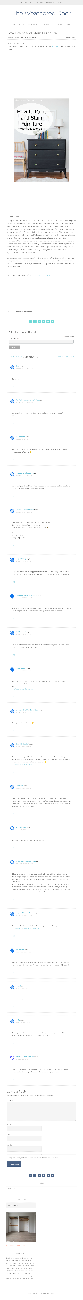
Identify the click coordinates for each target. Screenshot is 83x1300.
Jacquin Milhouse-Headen (25, 913)
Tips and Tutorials (26, 312)
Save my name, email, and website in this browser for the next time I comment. (32, 1158)
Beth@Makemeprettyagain (26, 861)
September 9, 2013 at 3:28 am (24, 512)
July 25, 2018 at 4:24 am (22, 1059)
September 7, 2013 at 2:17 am (24, 475)
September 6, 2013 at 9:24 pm (24, 369)
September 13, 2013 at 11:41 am (25, 598)
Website (9, 1145)
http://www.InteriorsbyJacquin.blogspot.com (26, 928)
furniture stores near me (25, 1056)
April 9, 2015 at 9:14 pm (22, 988)
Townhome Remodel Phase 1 (16, 1245)
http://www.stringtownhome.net (22, 764)
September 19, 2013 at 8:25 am (24, 712)
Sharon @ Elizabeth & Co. (25, 473)
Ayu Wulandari (21, 827)
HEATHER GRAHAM (22, 744)
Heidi (17, 366)
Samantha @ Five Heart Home (26, 595)
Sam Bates (19, 785)
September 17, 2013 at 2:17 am (24, 671)
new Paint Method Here (42, 275)
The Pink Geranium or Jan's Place (28, 400)
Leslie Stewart (21, 668)
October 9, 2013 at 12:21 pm (23, 788)
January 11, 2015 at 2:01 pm (23, 952)
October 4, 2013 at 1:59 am (23, 746)
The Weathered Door (41, 13)
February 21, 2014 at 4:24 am (24, 830)
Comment (10, 1101)
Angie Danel (20, 949)
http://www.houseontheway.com (22, 689)
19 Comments (70, 37)
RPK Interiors (20, 436)
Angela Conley (21, 559)
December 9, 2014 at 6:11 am (24, 915)
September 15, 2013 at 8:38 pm (24, 634)
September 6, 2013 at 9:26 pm (24, 402)
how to (17, 312)
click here (55, 46)
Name (9, 1124)
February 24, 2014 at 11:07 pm (24, 864)
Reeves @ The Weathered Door (27, 710)
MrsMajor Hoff (21, 632)
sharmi (18, 986)
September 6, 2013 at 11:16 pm (24, 439)
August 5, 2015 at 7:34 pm (23, 1022)
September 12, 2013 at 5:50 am (24, 561)
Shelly (18, 1020)
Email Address (14, 338)
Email (9, 1135)
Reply (13, 386)
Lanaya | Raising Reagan (25, 509)
